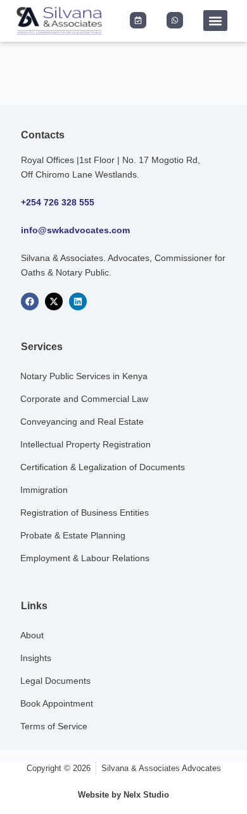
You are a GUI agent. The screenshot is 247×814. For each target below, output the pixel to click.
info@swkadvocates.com (75, 230)
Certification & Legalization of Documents (102, 467)
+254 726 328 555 (57, 202)
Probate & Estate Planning (72, 535)
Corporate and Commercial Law (84, 399)
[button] (215, 20)
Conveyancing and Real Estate (82, 421)
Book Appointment (56, 703)
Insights (35, 658)
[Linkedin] (78, 301)
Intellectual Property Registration (85, 444)
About (32, 635)
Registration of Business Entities (84, 512)
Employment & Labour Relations (84, 558)
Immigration (44, 490)
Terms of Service (53, 726)
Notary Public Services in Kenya (84, 376)
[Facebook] (30, 301)
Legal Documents (55, 681)
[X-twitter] (54, 301)
